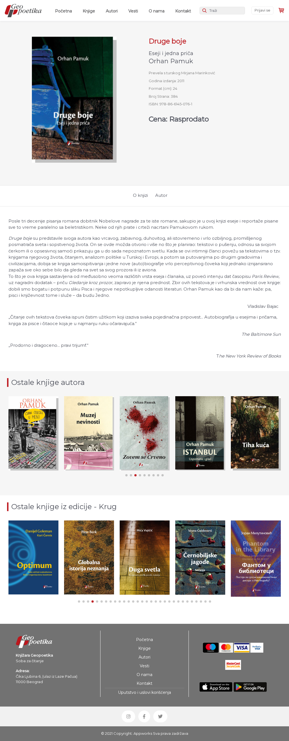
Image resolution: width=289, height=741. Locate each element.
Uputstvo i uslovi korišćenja (144, 692)
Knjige (89, 11)
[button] (126, 475)
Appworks (142, 733)
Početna (64, 11)
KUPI (89, 453)
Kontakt (183, 11)
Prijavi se (262, 10)
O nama (157, 11)
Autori (112, 11)
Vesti (133, 11)
